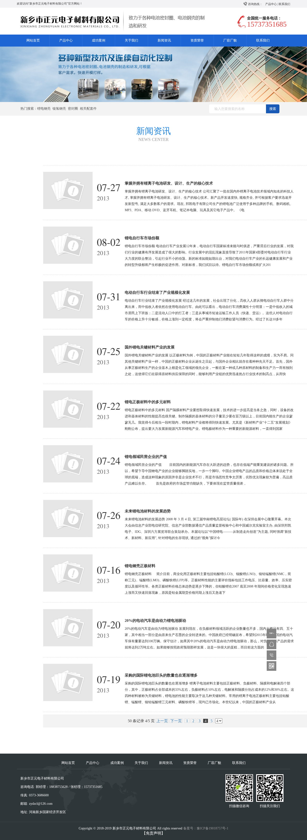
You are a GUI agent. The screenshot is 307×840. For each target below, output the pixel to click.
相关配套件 (88, 108)
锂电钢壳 (44, 108)
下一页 (176, 721)
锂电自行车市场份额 (142, 238)
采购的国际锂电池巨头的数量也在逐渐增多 (161, 675)
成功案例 (98, 40)
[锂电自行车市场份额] (68, 245)
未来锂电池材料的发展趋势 (148, 511)
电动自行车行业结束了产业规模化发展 (157, 292)
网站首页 (33, 40)
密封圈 (73, 108)
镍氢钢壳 (59, 108)
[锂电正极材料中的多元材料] (68, 409)
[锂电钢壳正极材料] (68, 573)
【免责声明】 (153, 833)
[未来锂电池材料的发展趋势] (68, 518)
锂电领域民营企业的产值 (146, 457)
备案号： (205, 828)
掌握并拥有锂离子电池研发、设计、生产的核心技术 (169, 183)
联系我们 (284, 4)
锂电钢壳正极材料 (140, 566)
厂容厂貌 (230, 40)
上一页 (162, 721)
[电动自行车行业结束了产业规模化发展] (68, 299)
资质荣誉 (197, 40)
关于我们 (131, 40)
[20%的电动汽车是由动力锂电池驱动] (68, 627)
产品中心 (271, 4)
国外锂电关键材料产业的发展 (150, 347)
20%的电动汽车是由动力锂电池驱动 (155, 620)
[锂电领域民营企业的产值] (68, 463)
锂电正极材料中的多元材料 (148, 402)
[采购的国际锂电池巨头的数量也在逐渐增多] (68, 682)
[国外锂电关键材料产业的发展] (68, 354)
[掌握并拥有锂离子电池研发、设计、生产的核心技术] (68, 190)
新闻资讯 (164, 40)
